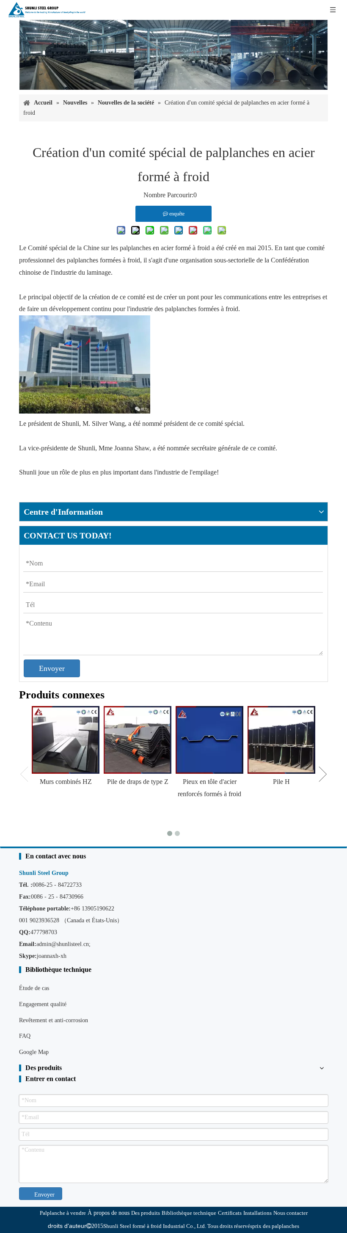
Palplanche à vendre (63, 1213)
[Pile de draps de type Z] (137, 740)
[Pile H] (281, 740)
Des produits (145, 1213)
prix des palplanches (275, 1226)
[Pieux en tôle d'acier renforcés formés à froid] (209, 740)
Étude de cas (34, 988)
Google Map (34, 1052)
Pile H (281, 781)
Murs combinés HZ (66, 781)
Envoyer (52, 668)
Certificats (230, 1213)
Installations (257, 1213)
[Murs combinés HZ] (65, 740)
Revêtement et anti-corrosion (53, 1020)
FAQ (24, 1036)
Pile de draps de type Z (137, 781)
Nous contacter (290, 1213)
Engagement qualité (42, 1004)
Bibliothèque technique (189, 1213)
